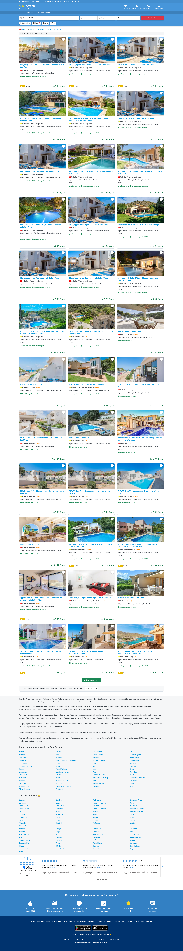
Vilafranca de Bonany (100, 778)
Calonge (96, 846)
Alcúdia (21, 752)
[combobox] (49, 18)
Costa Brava (23, 806)
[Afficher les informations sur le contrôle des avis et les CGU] (35, 871)
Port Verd (59, 783)
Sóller (95, 781)
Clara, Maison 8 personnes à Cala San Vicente (136, 118)
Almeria (95, 812)
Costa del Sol (61, 806)
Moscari (59, 778)
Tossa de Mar (24, 843)
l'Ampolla (96, 849)
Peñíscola (96, 823)
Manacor (22, 755)
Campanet (22, 760)
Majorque (96, 806)
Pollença (59, 752)
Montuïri (22, 781)
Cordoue (22, 814)
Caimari (132, 783)
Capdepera (23, 763)
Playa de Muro (24, 789)
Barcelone (96, 837)
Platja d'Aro (97, 829)
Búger (58, 763)
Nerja (58, 817)
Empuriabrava (24, 817)
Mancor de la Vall (99, 775)
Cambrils (59, 823)
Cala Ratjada (134, 760)
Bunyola (96, 786)
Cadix (21, 812)
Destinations (25, 23)
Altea (58, 843)
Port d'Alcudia (98, 755)
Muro (95, 766)
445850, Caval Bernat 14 (29, 544)
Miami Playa (23, 826)
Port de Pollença (99, 760)
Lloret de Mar (135, 826)
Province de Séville (137, 812)
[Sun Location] (27, 6)
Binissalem (23, 772)
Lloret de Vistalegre (63, 786)
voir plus (52, 867)
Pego (132, 849)
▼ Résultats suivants (91, 680)
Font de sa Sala (98, 783)
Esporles (22, 783)
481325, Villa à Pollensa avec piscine (132, 598)
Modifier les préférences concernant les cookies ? (91, 943)
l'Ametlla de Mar (135, 837)
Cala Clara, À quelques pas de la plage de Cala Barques (90, 598)
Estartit (132, 820)
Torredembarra (24, 835)
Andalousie (97, 800)
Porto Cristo (134, 758)
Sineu (132, 769)
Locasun (136, 921)
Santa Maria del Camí (137, 778)
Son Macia (133, 781)
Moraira (22, 832)
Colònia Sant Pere (25, 766)
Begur (58, 832)
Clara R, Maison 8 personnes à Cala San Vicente (136, 65)
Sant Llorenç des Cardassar (66, 760)
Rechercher (152, 18)
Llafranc (96, 840)
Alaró (131, 786)
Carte (46, 23)
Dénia (21, 820)
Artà (131, 752)
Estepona (96, 826)
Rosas (95, 814)
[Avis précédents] (38, 866)
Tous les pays (119, 921)
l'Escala (95, 820)
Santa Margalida (135, 755)
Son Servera (60, 758)
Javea (132, 817)
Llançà (58, 829)
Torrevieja (22, 829)
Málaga (95, 817)
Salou (58, 820)
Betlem (58, 775)
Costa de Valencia (99, 809)
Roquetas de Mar (25, 849)
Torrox (21, 837)
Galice (132, 803)
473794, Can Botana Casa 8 (31, 385)
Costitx (21, 769)
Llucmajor (22, 758)
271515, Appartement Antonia (130, 331)
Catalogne (59, 800)
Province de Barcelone (138, 809)
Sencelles (133, 772)
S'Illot (132, 775)
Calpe (132, 814)
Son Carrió (60, 789)
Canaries (59, 803)
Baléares (22, 803)
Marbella (22, 823)
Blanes (21, 846)
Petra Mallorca (61, 769)
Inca (57, 755)
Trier (53, 23)
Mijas (58, 835)
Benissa (59, 837)
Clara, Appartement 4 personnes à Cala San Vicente (40, 172)
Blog (100, 921)
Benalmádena (98, 835)
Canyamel (133, 763)
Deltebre (59, 840)
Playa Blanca (97, 843)
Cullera (132, 840)
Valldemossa (24, 786)
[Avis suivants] (162, 866)
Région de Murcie (99, 803)
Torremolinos (134, 829)
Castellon (59, 809)
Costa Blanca (134, 806)
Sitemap (128, 921)
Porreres (133, 766)
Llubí (94, 769)
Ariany (58, 766)
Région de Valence (136, 800)
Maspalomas (134, 835)
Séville (58, 846)
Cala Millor (23, 775)
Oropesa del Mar (25, 840)
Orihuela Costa (135, 846)
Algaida (95, 772)
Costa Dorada (24, 809)
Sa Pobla (96, 758)
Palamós (96, 832)
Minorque (59, 814)
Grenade (59, 812)
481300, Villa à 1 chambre (79, 438)
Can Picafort (97, 752)
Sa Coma (22, 778)
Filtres (37, 23)
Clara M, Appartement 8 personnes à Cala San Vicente (90, 65)
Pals (131, 832)
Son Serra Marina (62, 772)
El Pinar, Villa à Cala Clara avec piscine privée (86, 385)
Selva (95, 763)
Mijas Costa (60, 849)
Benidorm (133, 843)
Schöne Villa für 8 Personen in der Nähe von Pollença (138, 225)
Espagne (22, 800)
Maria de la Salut (62, 781)
